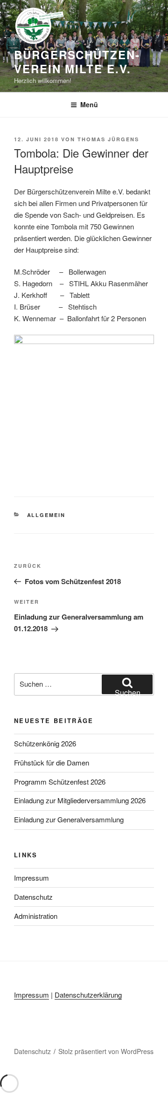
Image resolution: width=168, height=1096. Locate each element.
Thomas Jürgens (108, 139)
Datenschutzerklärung (88, 994)
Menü (89, 104)
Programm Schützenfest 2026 (59, 781)
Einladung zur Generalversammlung (69, 819)
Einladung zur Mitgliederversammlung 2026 (80, 800)
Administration (35, 916)
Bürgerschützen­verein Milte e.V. (76, 61)
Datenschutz (33, 897)
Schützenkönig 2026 (45, 743)
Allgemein (46, 514)
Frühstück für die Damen (51, 762)
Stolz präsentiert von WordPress (106, 1051)
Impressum (31, 877)
